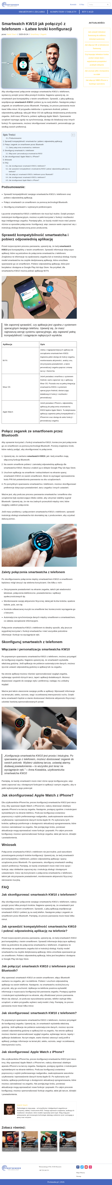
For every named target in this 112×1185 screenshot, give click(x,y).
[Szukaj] (107, 5)
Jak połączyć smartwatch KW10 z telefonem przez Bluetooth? (31, 174)
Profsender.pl (53, 1182)
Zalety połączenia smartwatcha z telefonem (24, 147)
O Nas (81, 4)
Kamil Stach (12, 34)
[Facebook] (77, 1167)
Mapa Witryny (80, 1172)
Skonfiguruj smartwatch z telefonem (19, 150)
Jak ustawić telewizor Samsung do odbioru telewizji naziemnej (97, 35)
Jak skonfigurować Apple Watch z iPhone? (22, 156)
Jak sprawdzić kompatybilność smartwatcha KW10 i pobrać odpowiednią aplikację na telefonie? (39, 170)
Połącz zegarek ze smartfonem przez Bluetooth (24, 144)
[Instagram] (90, 1167)
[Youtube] (86, 1167)
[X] (82, 1167)
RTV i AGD (87, 11)
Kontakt (73, 4)
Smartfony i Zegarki (32, 11)
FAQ (6, 163)
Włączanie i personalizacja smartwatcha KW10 (25, 153)
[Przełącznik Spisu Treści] (72, 135)
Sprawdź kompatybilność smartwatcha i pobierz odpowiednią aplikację (33, 141)
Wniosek (8, 160)
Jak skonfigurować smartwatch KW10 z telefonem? (27, 166)
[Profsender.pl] (11, 4)
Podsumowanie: (15, 138)
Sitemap (78, 1176)
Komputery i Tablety (63, 11)
